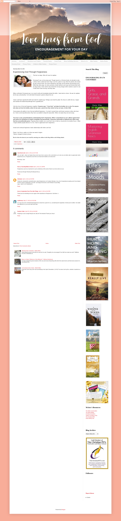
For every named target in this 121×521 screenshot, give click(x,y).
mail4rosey (20, 200)
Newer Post (16, 243)
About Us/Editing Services (71, 61)
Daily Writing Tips (90, 418)
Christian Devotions (90, 414)
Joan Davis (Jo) (21, 153)
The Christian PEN (90, 417)
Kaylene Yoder (21, 211)
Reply (18, 161)
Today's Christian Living (91, 415)
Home (47, 243)
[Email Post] (24, 141)
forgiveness (19, 143)
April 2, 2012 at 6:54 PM (28, 179)
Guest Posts (57, 61)
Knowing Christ (16, 64)
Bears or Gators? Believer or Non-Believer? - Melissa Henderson (37, 259)
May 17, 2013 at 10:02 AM (30, 200)
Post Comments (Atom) (25, 246)
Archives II (22, 61)
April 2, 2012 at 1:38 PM (39, 166)
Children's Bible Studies (39, 64)
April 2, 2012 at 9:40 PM (44, 191)
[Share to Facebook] (32, 142)
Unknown (19, 179)
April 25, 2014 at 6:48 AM (31, 211)
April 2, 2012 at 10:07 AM (32, 153)
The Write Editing (90, 412)
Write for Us (84, 61)
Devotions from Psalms (34, 61)
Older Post (77, 243)
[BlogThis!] (29, 142)
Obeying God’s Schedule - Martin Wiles (31, 250)
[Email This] (27, 142)
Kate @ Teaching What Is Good (25, 166)
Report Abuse (90, 493)
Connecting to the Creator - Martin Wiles (31, 268)
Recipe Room (53, 64)
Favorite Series (47, 61)
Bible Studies (94, 61)
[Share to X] (31, 142)
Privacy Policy (27, 64)
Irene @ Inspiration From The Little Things (27, 191)
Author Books (104, 61)
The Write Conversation (91, 411)
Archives (14, 61)
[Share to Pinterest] (34, 142)
